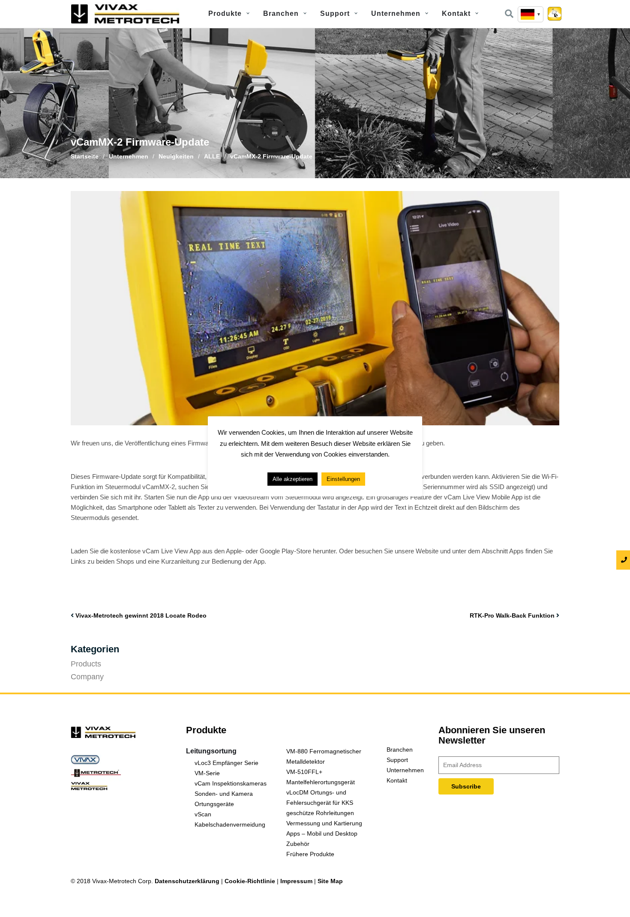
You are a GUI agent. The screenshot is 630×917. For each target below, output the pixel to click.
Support (335, 13)
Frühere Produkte (310, 854)
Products (86, 664)
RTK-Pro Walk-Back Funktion (512, 615)
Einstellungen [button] (343, 479)
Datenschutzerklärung (187, 881)
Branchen (281, 13)
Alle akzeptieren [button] (292, 479)
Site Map (330, 881)
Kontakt (456, 13)
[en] (530, 14)
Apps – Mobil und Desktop (321, 833)
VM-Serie (207, 773)
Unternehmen (395, 13)
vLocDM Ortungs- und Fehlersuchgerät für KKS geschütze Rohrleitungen (320, 802)
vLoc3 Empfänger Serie (226, 762)
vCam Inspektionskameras (231, 783)
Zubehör (297, 843)
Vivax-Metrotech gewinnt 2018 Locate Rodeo (141, 615)
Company (87, 676)
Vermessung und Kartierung (324, 823)
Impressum (296, 881)
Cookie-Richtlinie (250, 881)
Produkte (225, 13)
